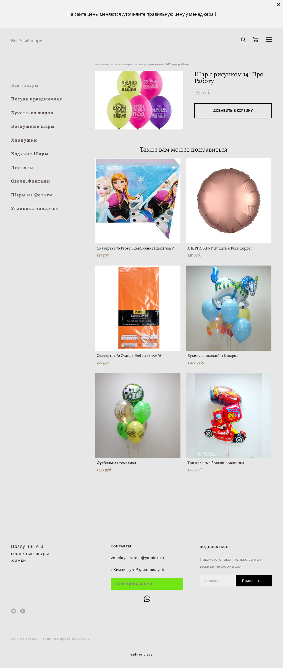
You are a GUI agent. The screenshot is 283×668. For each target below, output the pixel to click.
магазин (102, 64)
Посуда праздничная (36, 99)
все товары (124, 64)
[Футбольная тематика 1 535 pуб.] (138, 415)
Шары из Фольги (32, 195)
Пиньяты (22, 167)
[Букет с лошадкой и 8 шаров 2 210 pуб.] (228, 308)
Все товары (25, 85)
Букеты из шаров (32, 113)
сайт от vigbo (141, 654)
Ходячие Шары (29, 153)
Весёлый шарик (28, 40)
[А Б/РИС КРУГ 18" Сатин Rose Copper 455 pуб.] (228, 200)
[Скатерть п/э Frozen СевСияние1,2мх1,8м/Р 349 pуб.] (138, 200)
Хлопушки (24, 140)
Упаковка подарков (35, 208)
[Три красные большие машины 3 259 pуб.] (228, 415)
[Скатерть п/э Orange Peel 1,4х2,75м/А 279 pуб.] (138, 308)
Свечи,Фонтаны (30, 181)
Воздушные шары (33, 126)
